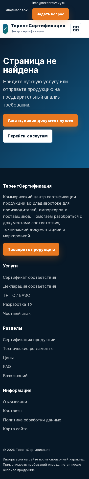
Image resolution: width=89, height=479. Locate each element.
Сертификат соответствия (29, 277)
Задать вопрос (50, 14)
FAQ (7, 366)
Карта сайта (15, 428)
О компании (15, 401)
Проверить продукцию (31, 249)
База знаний (15, 375)
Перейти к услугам (28, 135)
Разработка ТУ (17, 304)
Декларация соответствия (29, 286)
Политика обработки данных (32, 419)
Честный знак (17, 313)
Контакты (12, 410)
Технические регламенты (28, 348)
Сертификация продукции (29, 339)
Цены (8, 357)
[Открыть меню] (75, 28)
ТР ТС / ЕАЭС (16, 295)
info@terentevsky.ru (48, 3)
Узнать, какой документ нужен (40, 120)
